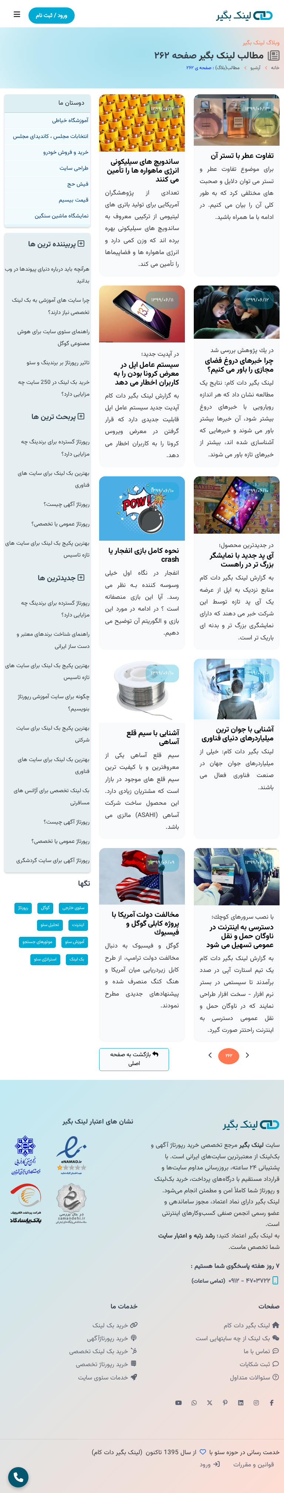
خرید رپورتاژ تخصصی (103, 1364)
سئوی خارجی (73, 908)
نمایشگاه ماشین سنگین (61, 216)
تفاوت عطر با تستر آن (242, 156)
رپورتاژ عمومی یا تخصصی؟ (60, 524)
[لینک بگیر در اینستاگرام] (256, 1403)
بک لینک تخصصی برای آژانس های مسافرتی (51, 796)
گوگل (45, 908)
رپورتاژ (23, 908)
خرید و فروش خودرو (65, 152)
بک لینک (77, 959)
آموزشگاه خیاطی (70, 120)
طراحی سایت (74, 168)
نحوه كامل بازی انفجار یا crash (143, 555)
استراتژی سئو (45, 959)
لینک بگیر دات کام (248, 1326)
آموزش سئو (74, 942)
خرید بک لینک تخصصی (99, 1352)
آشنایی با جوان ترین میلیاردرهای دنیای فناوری (238, 734)
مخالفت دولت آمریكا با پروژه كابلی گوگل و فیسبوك (145, 924)
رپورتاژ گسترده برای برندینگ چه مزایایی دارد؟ (55, 448)
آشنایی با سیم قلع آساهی (152, 737)
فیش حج (77, 184)
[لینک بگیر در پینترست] (225, 1403)
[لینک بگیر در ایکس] (209, 1403)
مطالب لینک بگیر (232, 56)
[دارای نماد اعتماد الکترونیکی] (71, 1155)
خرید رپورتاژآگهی (108, 1339)
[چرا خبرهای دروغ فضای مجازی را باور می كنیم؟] (237, 312)
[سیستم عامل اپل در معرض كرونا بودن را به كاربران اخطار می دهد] (142, 314)
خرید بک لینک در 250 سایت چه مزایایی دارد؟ (53, 388)
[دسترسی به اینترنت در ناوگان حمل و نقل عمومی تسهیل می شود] (237, 876)
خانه (275, 68)
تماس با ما (258, 1352)
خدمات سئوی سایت (104, 1378)
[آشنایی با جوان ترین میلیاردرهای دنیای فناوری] (237, 689)
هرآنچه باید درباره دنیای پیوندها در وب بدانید (47, 275)
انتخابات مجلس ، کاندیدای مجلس (50, 136)
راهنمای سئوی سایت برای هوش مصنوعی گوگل (53, 337)
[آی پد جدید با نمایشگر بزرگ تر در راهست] (237, 505)
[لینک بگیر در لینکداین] (240, 1403)
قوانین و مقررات (252, 1465)
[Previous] (247, 1056)
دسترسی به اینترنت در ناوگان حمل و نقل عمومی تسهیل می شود (240, 936)
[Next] (210, 1056)
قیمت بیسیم (73, 200)
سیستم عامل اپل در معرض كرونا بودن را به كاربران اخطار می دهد (146, 374)
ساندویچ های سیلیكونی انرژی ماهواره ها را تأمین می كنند (143, 171)
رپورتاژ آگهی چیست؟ (66, 504)
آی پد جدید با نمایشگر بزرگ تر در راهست (242, 560)
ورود (206, 1465)
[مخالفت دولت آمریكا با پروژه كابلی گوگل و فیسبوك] (142, 876)
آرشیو (255, 68)
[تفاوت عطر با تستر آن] (237, 120)
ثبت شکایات (256, 1364)
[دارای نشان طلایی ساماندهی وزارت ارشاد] (71, 1203)
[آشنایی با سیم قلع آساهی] (142, 691)
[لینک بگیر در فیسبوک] (272, 1403)
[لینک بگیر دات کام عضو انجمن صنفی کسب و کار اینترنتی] (26, 1155)
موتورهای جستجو (37, 942)
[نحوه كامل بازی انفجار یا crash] (142, 508)
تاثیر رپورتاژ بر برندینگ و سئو (58, 362)
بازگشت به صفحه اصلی (131, 1059)
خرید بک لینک (111, 1326)
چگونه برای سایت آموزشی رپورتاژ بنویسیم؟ (53, 702)
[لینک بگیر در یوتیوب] (178, 1403)
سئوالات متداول (251, 1378)
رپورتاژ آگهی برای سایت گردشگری (52, 860)
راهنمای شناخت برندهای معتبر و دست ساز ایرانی (53, 640)
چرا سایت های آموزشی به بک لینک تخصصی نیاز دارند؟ (50, 306)
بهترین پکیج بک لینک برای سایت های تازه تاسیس (47, 549)
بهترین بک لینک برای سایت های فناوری (53, 479)
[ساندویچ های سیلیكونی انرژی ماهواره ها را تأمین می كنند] (142, 122)
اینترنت (78, 925)
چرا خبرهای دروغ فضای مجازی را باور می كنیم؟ (239, 365)
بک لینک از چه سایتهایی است (234, 1339)
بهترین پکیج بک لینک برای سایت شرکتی (52, 734)
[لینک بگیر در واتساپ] (194, 1403)
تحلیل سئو (50, 925)
